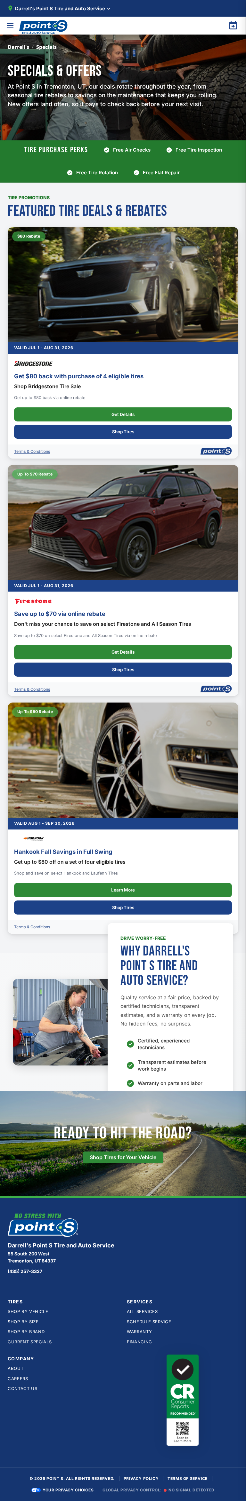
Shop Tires (123, 431)
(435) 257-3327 (25, 1271)
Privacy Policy (141, 1478)
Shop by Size (23, 1321)
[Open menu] (10, 26)
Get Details (123, 414)
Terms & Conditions (32, 451)
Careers (18, 1378)
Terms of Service (188, 1478)
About (15, 1368)
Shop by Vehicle (28, 1311)
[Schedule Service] (233, 25)
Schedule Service (149, 1321)
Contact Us (22, 1388)
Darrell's (18, 47)
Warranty (139, 1331)
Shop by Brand (26, 1331)
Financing (139, 1341)
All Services (142, 1311)
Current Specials (30, 1341)
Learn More (123, 889)
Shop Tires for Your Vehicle (123, 1157)
